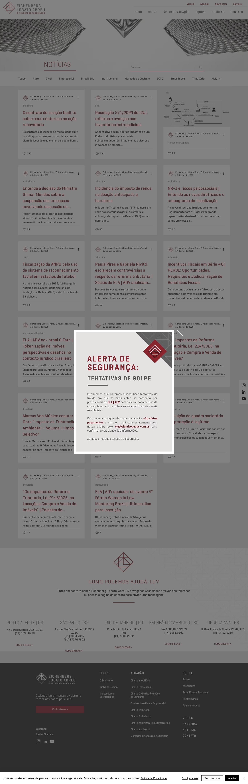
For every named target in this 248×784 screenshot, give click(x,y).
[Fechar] (243, 778)
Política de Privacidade (154, 778)
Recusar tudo (212, 778)
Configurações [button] (190, 778)
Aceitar (232, 778)
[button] (180, 333)
